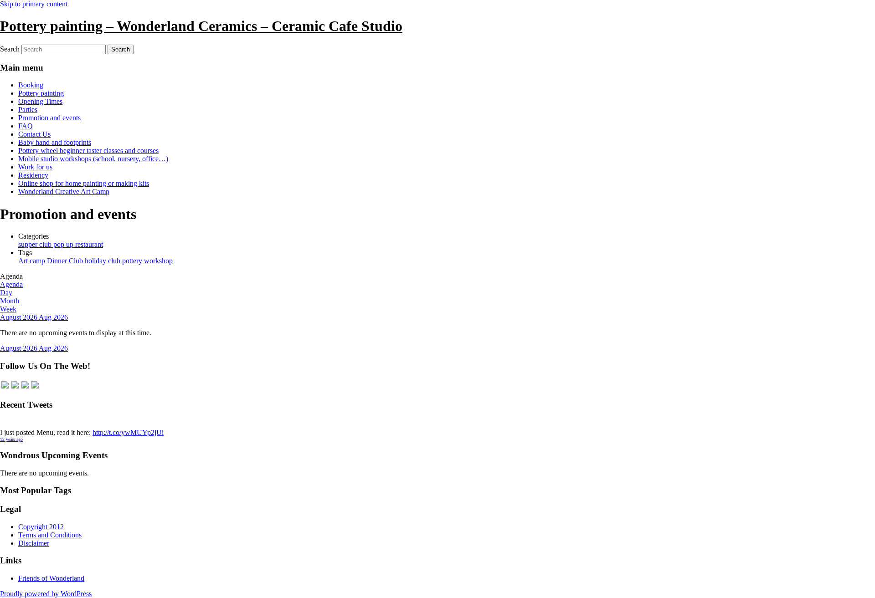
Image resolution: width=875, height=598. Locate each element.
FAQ (25, 126)
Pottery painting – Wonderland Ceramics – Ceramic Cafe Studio (201, 26)
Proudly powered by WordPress (46, 594)
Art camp (32, 261)
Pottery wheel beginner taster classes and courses (88, 150)
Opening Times (40, 101)
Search (10, 49)
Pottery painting (41, 93)
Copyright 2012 (41, 527)
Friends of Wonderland (51, 578)
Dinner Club (66, 261)
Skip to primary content (33, 4)
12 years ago (11, 439)
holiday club (103, 261)
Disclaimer (33, 543)
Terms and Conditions (50, 535)
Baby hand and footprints (54, 142)
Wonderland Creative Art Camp (63, 191)
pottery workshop (147, 261)
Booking (30, 85)
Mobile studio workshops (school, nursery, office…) (93, 159)
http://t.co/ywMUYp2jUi (128, 432)
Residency (33, 175)
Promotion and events (49, 118)
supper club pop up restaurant (60, 244)
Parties (27, 109)
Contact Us (34, 134)
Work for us (35, 167)
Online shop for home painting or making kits (83, 183)
